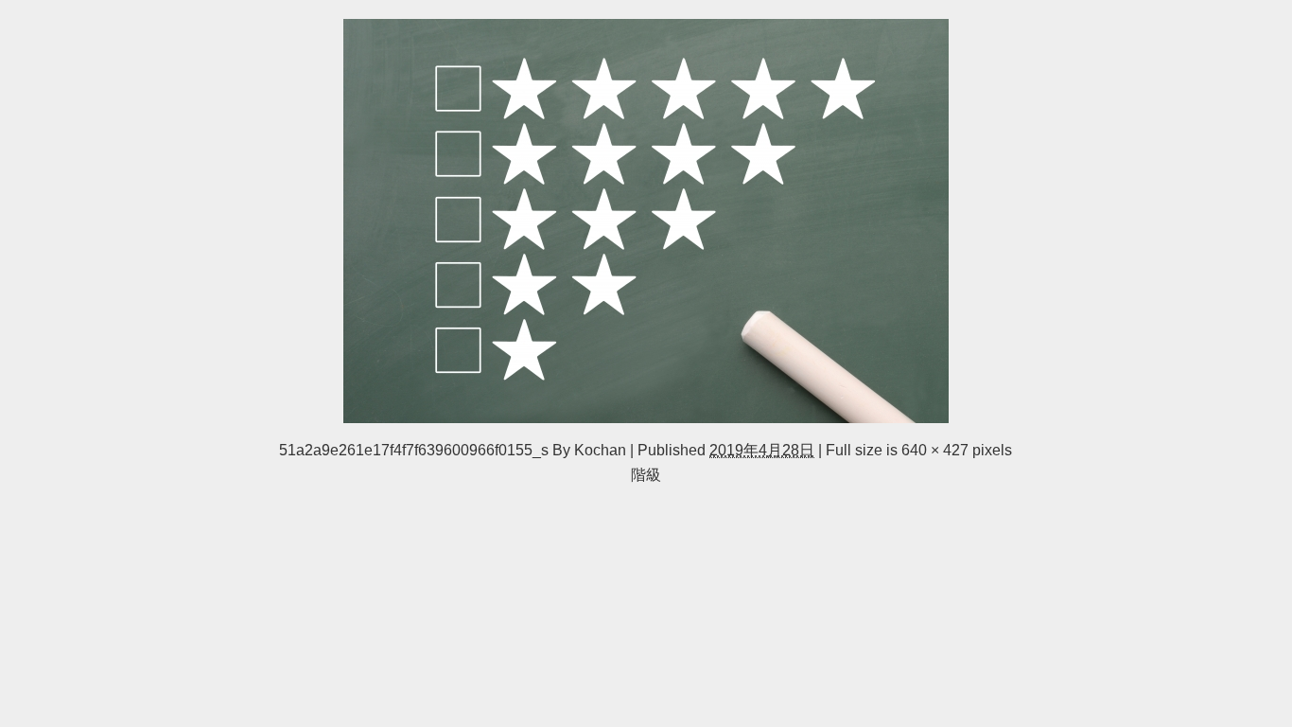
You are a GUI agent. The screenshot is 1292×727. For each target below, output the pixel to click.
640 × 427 (935, 449)
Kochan (600, 449)
